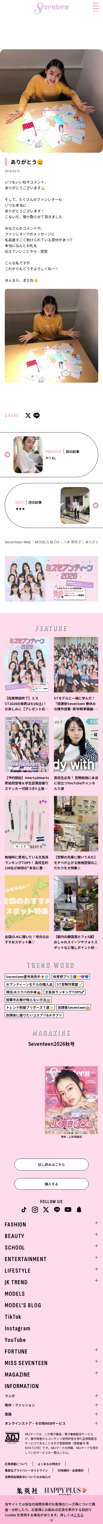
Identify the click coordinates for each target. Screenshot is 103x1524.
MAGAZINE (17, 1374)
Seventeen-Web (18, 542)
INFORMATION (22, 1386)
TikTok (13, 1317)
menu (96, 11)
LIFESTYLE (18, 1271)
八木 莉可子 (72, 542)
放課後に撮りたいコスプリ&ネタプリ (34, 1015)
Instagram (18, 1328)
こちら (79, 1514)
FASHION (15, 1224)
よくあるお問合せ (49, 1464)
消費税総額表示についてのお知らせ (28, 1477)
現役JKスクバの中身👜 (23, 992)
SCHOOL (15, 1247)
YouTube (15, 1340)
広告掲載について (16, 1464)
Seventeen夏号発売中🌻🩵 (27, 976)
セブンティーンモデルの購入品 (29, 984)
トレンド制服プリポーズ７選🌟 (29, 1007)
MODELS (15, 1294)
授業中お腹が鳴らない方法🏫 (28, 999)
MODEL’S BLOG (47, 542)
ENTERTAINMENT (26, 1259)
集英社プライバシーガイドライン (26, 1470)
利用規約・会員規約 (71, 1470)
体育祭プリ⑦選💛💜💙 (71, 976)
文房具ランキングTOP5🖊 (64, 992)
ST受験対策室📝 (69, 984)
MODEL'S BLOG (23, 1305)
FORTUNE (16, 1351)
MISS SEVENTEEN (26, 1363)
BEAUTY (14, 1236)
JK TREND (16, 1282)
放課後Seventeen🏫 (74, 1007)
